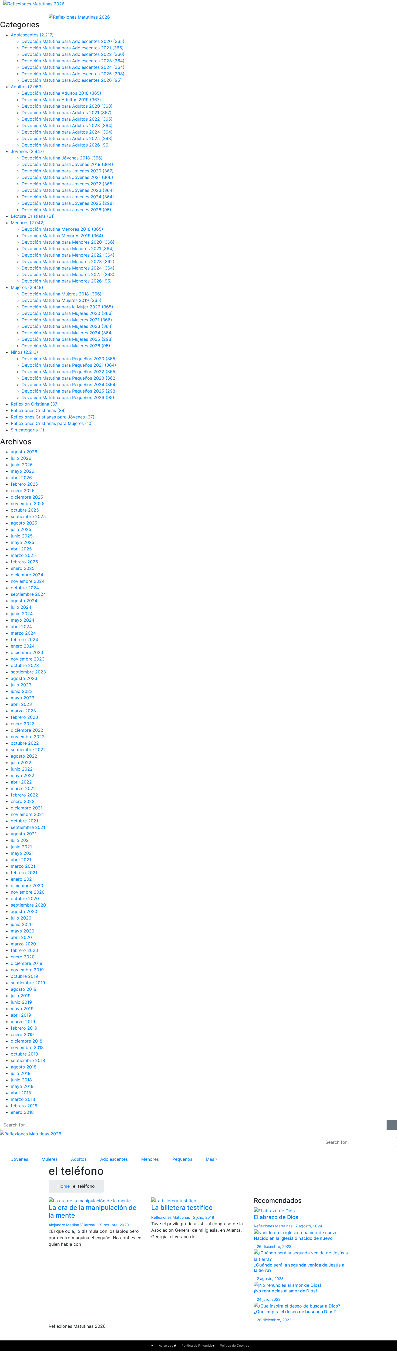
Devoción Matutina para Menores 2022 (68, 255)
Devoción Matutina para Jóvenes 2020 (68, 170)
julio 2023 (21, 684)
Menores (28, 222)
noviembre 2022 (28, 736)
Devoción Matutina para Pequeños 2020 (69, 358)
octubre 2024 (25, 587)
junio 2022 (22, 769)
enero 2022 (23, 801)
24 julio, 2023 (269, 1299)
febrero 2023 (24, 717)
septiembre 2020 (28, 905)
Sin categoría (27, 430)
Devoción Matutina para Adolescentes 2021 (73, 47)
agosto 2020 (24, 911)
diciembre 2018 (26, 1041)
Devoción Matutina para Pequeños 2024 (69, 384)
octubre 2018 (24, 1054)
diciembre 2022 (27, 730)
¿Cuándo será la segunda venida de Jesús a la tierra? (299, 1267)
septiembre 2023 (28, 672)
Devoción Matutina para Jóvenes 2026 (66, 209)
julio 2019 (21, 995)
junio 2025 (22, 536)
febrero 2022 (24, 795)
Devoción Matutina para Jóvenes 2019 (67, 164)
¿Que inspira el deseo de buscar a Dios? (295, 1311)
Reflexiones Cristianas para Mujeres (52, 423)
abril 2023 (21, 704)
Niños (24, 352)
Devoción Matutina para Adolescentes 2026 (72, 80)
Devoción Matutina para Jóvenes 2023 (68, 190)
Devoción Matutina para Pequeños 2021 (69, 365)
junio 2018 (21, 1079)
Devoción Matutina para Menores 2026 (67, 281)
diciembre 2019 (26, 963)
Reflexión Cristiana (35, 404)
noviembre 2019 (27, 969)
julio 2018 (21, 1073)
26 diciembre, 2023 (274, 1246)
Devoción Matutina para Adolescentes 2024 (73, 67)
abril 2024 (21, 626)
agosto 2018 (23, 1067)
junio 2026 (22, 464)
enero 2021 (22, 879)
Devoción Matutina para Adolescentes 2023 (73, 60)
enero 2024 (23, 646)
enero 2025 (23, 568)
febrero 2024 (24, 639)
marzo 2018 (23, 1099)
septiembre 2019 (28, 982)
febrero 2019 (24, 1028)
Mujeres (27, 287)
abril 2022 (21, 782)
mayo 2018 (22, 1086)
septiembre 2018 (28, 1060)
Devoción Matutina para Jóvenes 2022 (68, 183)
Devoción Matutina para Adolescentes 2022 (73, 54)
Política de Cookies (234, 1345)
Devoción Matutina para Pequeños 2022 (69, 371)
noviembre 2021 (27, 814)
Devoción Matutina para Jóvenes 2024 (68, 196)
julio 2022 (21, 762)
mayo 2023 (22, 697)
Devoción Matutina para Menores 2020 (68, 242)
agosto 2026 (24, 451)
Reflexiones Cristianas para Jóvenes (53, 417)
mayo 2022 (22, 775)
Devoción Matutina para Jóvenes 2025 (68, 203)
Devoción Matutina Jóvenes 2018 (62, 158)
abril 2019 (21, 1015)
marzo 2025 (23, 555)
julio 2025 (21, 529)
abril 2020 (21, 937)
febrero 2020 (24, 950)
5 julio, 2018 (203, 1217)
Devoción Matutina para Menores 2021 (68, 248)
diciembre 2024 (27, 574)
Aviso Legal (167, 1345)
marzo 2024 (23, 633)
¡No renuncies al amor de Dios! (285, 1290)
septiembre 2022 (28, 749)
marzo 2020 (23, 944)
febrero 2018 (24, 1105)
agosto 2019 (23, 989)
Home (63, 1186)
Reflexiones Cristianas (38, 410)
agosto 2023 (24, 678)
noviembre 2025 (28, 503)
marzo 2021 (23, 866)
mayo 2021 (22, 853)
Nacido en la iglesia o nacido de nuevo (293, 1238)
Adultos (27, 86)
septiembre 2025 (28, 516)
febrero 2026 (24, 484)
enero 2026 (23, 490)
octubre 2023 (25, 665)
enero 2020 (23, 956)
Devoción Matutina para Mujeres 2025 (67, 339)
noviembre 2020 (28, 892)
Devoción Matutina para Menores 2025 (68, 274)
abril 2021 (21, 859)
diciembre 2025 (27, 497)
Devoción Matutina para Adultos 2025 (67, 138)
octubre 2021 (24, 820)
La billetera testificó (182, 1207)
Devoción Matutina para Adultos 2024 (67, 132)
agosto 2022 (24, 756)
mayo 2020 (22, 931)
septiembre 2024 (28, 594)
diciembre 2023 (27, 652)
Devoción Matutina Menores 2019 (62, 235)
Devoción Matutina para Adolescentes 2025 (73, 73)
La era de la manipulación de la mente (92, 1211)
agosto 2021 (23, 833)
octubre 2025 (25, 510)
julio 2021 (21, 840)
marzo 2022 (23, 788)
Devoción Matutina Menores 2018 (62, 229)
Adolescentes (32, 35)
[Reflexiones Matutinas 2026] (34, 3)
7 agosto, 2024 (308, 1226)
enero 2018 (22, 1112)
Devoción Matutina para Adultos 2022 (67, 119)
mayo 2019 (22, 1008)
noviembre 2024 (28, 581)
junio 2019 (21, 1002)
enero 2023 (23, 723)
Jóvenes (27, 151)
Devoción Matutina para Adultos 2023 (67, 125)
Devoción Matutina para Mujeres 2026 (66, 345)
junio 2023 (22, 691)
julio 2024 (21, 607)
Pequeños (182, 1159)
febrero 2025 (24, 561)
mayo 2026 (22, 471)
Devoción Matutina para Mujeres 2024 (67, 332)
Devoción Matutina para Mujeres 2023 (67, 326)
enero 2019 (22, 1034)
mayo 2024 (22, 620)
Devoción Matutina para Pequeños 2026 (68, 397)
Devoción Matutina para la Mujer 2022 (67, 306)
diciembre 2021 (26, 808)
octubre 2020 (25, 898)
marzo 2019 (23, 1021)
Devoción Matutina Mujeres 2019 (62, 300)
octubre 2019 (24, 976)
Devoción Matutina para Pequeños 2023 (69, 378)
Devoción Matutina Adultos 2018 (61, 93)
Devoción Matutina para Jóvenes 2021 (67, 177)
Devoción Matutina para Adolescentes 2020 (73, 41)
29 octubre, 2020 (113, 1225)
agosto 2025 (24, 523)
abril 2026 (21, 477)
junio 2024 (22, 613)
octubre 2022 (25, 743)
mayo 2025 (22, 542)
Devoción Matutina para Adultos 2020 (67, 106)
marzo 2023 (23, 710)
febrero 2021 (24, 872)
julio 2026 (21, 458)
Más (210, 1159)
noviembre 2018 (27, 1047)
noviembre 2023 (28, 659)
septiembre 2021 (28, 827)
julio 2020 (21, 918)
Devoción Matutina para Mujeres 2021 (67, 319)
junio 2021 (21, 846)
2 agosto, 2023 (270, 1278)
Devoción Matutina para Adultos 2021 (67, 112)
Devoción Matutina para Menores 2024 (68, 268)
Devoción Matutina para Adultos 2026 (66, 145)
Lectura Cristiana (33, 216)
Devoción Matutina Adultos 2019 (61, 99)
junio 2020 (22, 924)
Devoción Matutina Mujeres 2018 (62, 294)
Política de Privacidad (197, 1345)
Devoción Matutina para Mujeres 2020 (67, 313)
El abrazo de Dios (276, 1217)
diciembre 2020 (27, 885)
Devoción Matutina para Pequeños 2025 (69, 391)
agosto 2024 (24, 600)
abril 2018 (21, 1092)
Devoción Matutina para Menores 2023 (68, 261)
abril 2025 (21, 548)
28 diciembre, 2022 (274, 1319)
